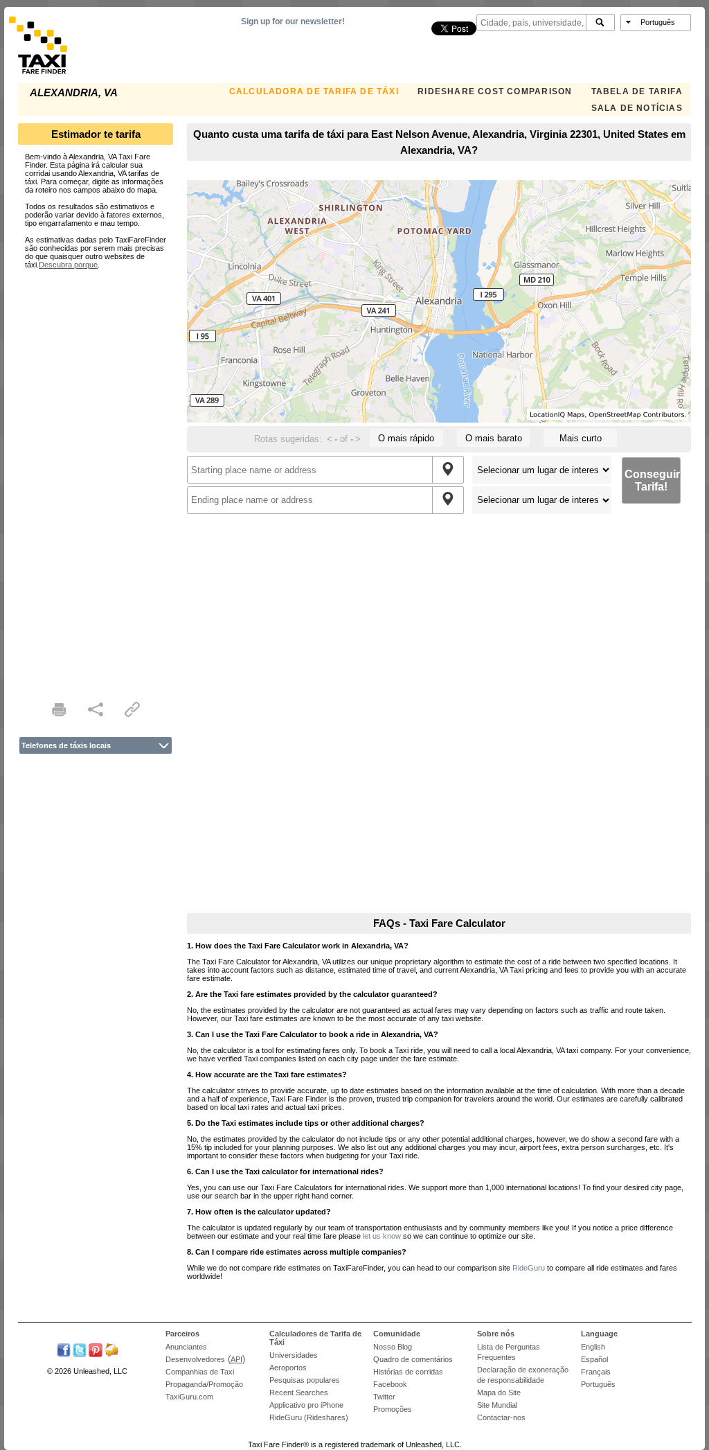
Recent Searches (298, 1392)
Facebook (390, 1384)
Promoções (392, 1409)
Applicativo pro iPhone (306, 1405)
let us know (382, 1236)
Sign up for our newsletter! (293, 21)
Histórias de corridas (408, 1372)
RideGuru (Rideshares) (308, 1417)
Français (596, 1372)
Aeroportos (288, 1367)
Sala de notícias (637, 108)
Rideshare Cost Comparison (495, 91)
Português (598, 1384)
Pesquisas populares (304, 1380)
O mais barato (493, 438)
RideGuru (528, 1268)
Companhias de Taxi (199, 1372)
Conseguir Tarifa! (652, 480)
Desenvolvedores (195, 1359)
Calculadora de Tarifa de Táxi (314, 91)
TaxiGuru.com (189, 1396)
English (593, 1347)
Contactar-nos (501, 1417)
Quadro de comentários (413, 1359)
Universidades (293, 1355)
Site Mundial (497, 1405)
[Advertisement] (95, 476)
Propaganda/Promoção (204, 1384)
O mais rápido (406, 438)
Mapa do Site (499, 1392)
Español (594, 1359)
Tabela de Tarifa (637, 91)
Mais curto (580, 438)
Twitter (384, 1396)
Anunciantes (186, 1347)
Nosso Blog (392, 1347)
